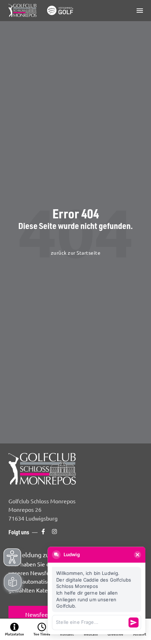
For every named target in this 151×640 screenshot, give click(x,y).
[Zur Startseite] (42, 10)
